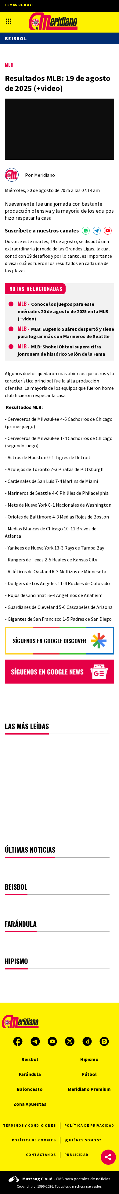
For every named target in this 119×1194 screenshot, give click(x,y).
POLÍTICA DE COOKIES (34, 1140)
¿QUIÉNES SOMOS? (82, 1140)
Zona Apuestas (29, 1104)
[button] (108, 1157)
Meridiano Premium (89, 1089)
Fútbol (89, 1074)
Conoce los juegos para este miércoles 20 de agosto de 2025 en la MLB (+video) (63, 311)
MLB (9, 64)
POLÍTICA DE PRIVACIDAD (89, 1125)
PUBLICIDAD (76, 1154)
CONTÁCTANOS (41, 1154)
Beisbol (16, 38)
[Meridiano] (53, 21)
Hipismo (89, 1059)
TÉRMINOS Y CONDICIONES (29, 1125)
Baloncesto (30, 1089)
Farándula (30, 1074)
